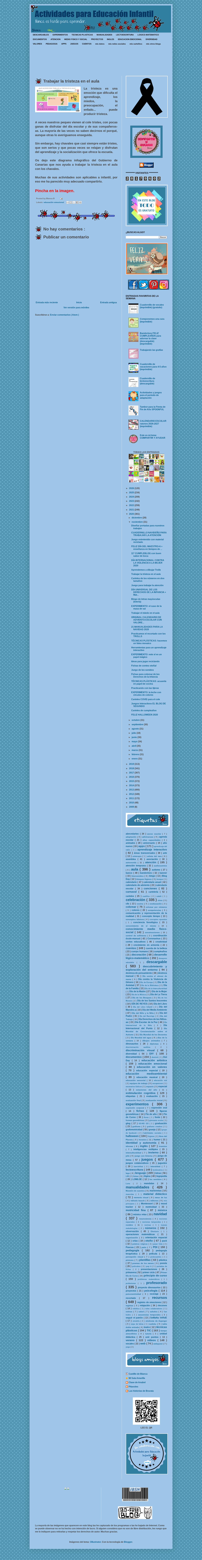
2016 (132, 777)
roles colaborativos (154, 1309)
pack (164, 1241)
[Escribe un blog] (70, 202)
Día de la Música (139, 995)
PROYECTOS (97, 39)
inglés (144, 1146)
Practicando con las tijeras (145, 688)
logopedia (162, 1176)
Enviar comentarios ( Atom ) (64, 315)
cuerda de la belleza (156, 948)
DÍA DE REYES (140, 1004)
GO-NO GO (144, 1123)
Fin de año (152, 1114)
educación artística (154, 1060)
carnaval (132, 891)
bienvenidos (138, 876)
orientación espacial (156, 1237)
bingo (152, 876)
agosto (135, 729)
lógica (147, 1176)
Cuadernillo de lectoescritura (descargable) (147, 381)
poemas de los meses (143, 1263)
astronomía (132, 862)
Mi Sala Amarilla (137, 1378)
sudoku (153, 1324)
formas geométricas (135, 1120)
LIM (127, 1176)
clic (128, 903)
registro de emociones (149, 1302)
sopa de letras (137, 1324)
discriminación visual (141, 1050)
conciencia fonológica (146, 922)
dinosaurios (133, 1044)
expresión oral (159, 1108)
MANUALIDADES (104, 35)
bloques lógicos (144, 879)
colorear (131, 906)
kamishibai (139, 1166)
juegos (148, 1159)
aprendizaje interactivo (152, 849)
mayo (135, 741)
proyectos (131, 1291)
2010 (132, 802)
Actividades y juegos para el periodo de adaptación (151, 395)
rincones (162, 1305)
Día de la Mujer (159, 991)
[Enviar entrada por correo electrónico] (61, 198)
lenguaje (141, 1173)
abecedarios (133, 834)
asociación (153, 859)
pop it (149, 1266)
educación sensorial (136, 1080)
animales (131, 843)
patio (144, 1247)
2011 (132, 798)
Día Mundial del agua (141, 1038)
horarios (143, 1140)
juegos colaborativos (138, 1163)
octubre (136, 720)
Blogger (128, 1542)
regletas (130, 1305)
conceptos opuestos (158, 919)
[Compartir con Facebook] (77, 202)
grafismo (137, 1126)
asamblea (132, 859)
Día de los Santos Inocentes (152, 1000)
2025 (132, 492)
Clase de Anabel (137, 1382)
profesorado (156, 1283)
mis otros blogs (153, 44)
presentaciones (150, 1269)
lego (128, 1173)
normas (148, 1225)
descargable (156, 962)
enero (135, 758)
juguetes (162, 1163)
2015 (132, 781)
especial (162, 1086)
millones (154, 1201)
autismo (156, 870)
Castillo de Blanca (138, 1374)
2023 (132, 501)
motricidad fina (137, 1210)
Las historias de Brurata (141, 1391)
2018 (132, 768)
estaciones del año (147, 1090)
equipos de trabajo (139, 1083)
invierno (154, 1152)
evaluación (153, 1096)
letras (158, 1173)
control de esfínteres (136, 935)
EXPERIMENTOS (60, 35)
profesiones (132, 1283)
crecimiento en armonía (147, 945)
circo (160, 900)
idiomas (130, 1146)
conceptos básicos (135, 919)
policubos (136, 1266)
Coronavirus (154, 938)
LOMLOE (137, 1179)
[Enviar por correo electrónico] (67, 202)
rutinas (129, 1311)
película (154, 1254)
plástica (163, 1260)
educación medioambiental (146, 1073)
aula (135, 869)
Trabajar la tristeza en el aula (146, 574)
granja (152, 1129)
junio (134, 737)
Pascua (130, 1247)
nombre (130, 1225)
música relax (140, 1214)
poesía (163, 1263)
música (162, 1210)
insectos (163, 1146)
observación (133, 1231)
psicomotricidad (134, 1294)
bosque (160, 879)
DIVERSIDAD (151, 39)
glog (129, 1123)
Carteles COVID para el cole (145, 699)
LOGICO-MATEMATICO (148, 35)
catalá (159, 896)
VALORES (37, 44)
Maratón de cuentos (135, 1191)
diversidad (132, 1054)
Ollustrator (95, 1542)
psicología (151, 1290)
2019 (132, 764)
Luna (129, 1183)
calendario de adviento (138, 885)
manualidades (139, 1187)
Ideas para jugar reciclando (145, 661)
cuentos (131, 948)
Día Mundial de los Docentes (153, 1035)
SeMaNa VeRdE (158, 1318)
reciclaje (155, 1294)
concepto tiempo (151, 916)
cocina (140, 904)
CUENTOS (86, 44)
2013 (132, 790)
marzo (135, 750)
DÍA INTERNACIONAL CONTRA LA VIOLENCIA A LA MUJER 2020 (147, 563)
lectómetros (158, 1170)
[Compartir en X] (74, 202)
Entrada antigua (108, 302)
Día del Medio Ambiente (154, 1010)
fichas (141, 1110)
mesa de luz (161, 1197)
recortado (132, 1298)
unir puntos (152, 1337)
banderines (146, 873)
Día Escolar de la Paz (146, 1022)
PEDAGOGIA (51, 44)
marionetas (156, 1191)
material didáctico (155, 1194)
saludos (154, 1311)
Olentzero (156, 1231)
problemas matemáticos (149, 1279)
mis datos (99, 44)
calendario (131, 882)
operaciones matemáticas (142, 1234)
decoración (139, 954)
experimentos (139, 1104)
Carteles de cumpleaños (144, 710)
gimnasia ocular (156, 1120)
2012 (132, 794)
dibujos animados (152, 1041)
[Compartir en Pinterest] (80, 202)
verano (131, 1340)
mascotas (131, 1194)
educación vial (160, 1080)
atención (151, 862)
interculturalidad (134, 1153)
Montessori (147, 1203)
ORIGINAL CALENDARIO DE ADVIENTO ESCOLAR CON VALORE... (146, 620)
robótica (136, 1309)
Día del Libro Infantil (143, 1007)
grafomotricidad (134, 1129)
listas (136, 1176)
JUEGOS (74, 44)
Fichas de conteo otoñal (143, 666)
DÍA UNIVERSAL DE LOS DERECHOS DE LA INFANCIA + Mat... (148, 592)
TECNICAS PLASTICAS (82, 35)
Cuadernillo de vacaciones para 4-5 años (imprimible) (153, 367)
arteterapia (137, 856)
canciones (151, 888)
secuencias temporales (150, 1315)
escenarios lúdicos (134, 1087)
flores (147, 1117)
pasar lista (158, 1244)
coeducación (156, 904)
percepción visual (135, 1257)
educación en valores (152, 1066)
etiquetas (131, 1096)
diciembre (137, 517)
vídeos (152, 1340)
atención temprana (136, 865)
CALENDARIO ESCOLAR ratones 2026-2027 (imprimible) (153, 423)
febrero (136, 754)
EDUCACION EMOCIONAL (130, 39)
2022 (132, 505)
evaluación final (134, 1100)
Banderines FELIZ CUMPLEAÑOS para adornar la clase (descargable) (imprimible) (150, 338)
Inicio (79, 302)
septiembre (138, 724)
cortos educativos (136, 942)
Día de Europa (146, 982)
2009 (132, 807)
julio (134, 733)
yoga (128, 1347)
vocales (130, 1343)
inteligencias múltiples (146, 1149)
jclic (128, 1156)
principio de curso (155, 1275)
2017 (132, 772)
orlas (135, 1241)
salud (142, 1311)
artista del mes (155, 856)
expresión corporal (135, 1108)
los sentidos (156, 1179)
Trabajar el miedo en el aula (145, 613)
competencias (155, 910)
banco (129, 873)
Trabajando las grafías (151, 350)
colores (136, 910)
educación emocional (54, 202)
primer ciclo (148, 1272)
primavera (131, 1272)
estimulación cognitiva (141, 1093)
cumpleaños (160, 951)
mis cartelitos (136, 44)
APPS (63, 44)
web (143, 1343)
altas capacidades (152, 840)
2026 (132, 488)
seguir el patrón (135, 1318)
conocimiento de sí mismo (142, 926)
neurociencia (146, 1219)
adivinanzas (148, 837)
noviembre (137, 522)
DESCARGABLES (41, 35)
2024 (132, 497)
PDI (155, 1247)
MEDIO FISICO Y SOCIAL (75, 39)
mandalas (150, 1183)
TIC (149, 1330)
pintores (130, 1260)
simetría (136, 1321)
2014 (132, 785)
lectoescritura (135, 1169)
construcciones (153, 932)
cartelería (154, 892)
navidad (160, 1214)
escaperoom (158, 1083)
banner (163, 873)
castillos (146, 896)
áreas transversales (145, 853)
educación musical (147, 1077)
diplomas (155, 1044)
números (151, 1228)
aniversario (149, 843)
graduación (161, 1123)
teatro (147, 1327)
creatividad (161, 942)
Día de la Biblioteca (150, 985)
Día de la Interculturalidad (156, 988)
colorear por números (156, 907)
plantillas (145, 1259)
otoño (149, 1240)
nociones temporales (152, 1222)
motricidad (152, 1207)
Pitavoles (133, 1386)
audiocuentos (160, 866)
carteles (130, 896)
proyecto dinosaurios (149, 1287)
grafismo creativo (155, 1127)
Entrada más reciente (47, 302)
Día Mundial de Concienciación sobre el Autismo (146, 1031)
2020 (132, 514)
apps (142, 846)
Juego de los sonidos (142, 670)
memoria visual (142, 1197)
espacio (150, 1086)
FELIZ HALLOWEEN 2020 (144, 715)
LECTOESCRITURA (125, 35)
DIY (152, 1053)
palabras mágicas (140, 1244)
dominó (155, 1057)
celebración (136, 900)
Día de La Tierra (158, 994)
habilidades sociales (153, 1133)
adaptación (131, 837)
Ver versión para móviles (76, 307)
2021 (132, 510)
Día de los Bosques (142, 998)
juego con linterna (144, 1156)
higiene (151, 1136)
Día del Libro (160, 1004)
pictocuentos (156, 1257)
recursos (159, 1297)
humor (157, 1139)
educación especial (147, 1070)
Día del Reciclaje (147, 1016)
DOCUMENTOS (40, 39)
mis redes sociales (117, 44)
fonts (158, 1117)
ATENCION (55, 39)
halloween (132, 1136)
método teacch (138, 1201)
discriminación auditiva (140, 1047)
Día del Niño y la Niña (143, 1013)
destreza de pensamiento (139, 973)
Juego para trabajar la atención (147, 585)
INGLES (110, 39)
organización (132, 1237)
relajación (145, 1305)
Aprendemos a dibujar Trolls (146, 570)
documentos (134, 1056)
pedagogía (134, 1250)
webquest (158, 1344)
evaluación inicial (154, 1100)
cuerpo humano (139, 951)
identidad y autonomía (142, 1142)
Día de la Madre (137, 991)
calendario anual (152, 882)
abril (134, 746)
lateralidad (156, 1166)
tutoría (149, 1334)
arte (165, 853)
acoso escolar (154, 834)
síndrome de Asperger (156, 1321)
